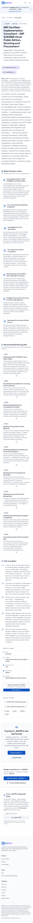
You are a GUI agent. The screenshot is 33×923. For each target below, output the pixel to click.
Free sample (5, 864)
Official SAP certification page (16, 702)
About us (4, 884)
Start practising (15, 690)
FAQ (2, 873)
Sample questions (10, 67)
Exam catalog (5, 859)
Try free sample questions (17, 783)
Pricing (3, 861)
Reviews (3, 887)
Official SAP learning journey (16, 706)
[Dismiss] (31, 9)
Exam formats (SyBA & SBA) (9, 875)
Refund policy (5, 898)
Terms (3, 892)
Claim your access (15, 11)
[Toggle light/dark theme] (25, 2)
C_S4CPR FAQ (9, 72)
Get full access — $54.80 (15, 778)
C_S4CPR (9, 17)
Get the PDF (17, 817)
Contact (3, 890)
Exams (3, 17)
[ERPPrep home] (7, 3)
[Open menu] (30, 3)
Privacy (3, 895)
